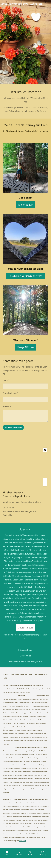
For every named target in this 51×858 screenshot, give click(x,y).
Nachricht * (8, 406)
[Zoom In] (45, 480)
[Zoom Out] (45, 484)
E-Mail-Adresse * (10, 393)
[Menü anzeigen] (47, 4)
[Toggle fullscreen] (45, 450)
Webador (22, 841)
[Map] (25, 467)
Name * (6, 380)
